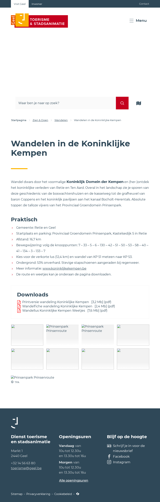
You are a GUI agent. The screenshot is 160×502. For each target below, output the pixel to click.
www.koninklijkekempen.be (64, 268)
